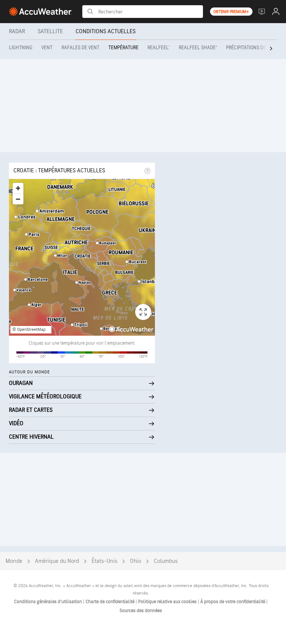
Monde (14, 561)
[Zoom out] (18, 199)
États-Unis (104, 561)
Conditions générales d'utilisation (48, 602)
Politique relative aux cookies (168, 602)
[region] (82, 257)
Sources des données (141, 611)
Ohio (135, 561)
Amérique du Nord (57, 561)
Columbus (166, 561)
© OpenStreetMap (28, 329)
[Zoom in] (18, 188)
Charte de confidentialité (111, 602)
